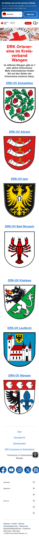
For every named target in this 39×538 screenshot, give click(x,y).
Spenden (28, 23)
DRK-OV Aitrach (19, 132)
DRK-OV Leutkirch (19, 328)
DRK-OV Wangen (19, 375)
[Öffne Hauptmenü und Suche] (35, 23)
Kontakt (14, 523)
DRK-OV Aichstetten (19, 83)
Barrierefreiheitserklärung (12, 528)
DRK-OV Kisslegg (19, 280)
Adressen (6, 523)
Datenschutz (23, 526)
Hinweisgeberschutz (10, 526)
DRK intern (16, 531)
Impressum (27, 528)
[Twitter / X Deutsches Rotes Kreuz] (27, 469)
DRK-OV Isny (19, 179)
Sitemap (21, 523)
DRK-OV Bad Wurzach (19, 226)
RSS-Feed (7, 531)
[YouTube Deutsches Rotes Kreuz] (11, 469)
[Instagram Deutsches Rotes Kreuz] (19, 469)
